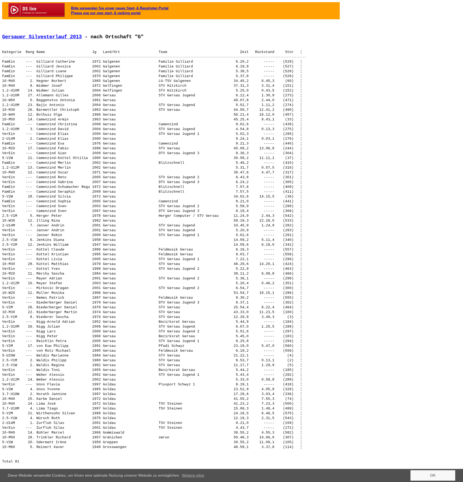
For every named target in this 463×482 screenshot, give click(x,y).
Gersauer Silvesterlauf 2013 (42, 37)
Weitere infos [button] (193, 475)
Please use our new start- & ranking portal (106, 13)
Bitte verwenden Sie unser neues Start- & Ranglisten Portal (120, 8)
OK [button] (433, 475)
